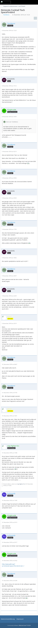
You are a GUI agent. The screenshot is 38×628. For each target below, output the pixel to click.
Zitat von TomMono (12, 122)
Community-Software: (19, 625)
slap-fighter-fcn (21, 484)
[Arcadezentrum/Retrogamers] (6, 2)
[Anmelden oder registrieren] (31, 2)
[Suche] (26, 2)
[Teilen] (35, 18)
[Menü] (35, 2)
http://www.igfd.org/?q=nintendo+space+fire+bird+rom (12, 565)
